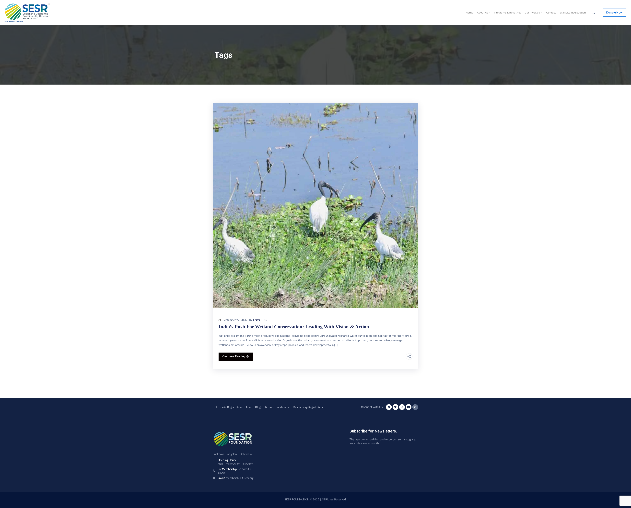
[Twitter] (395, 407)
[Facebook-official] (389, 407)
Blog (258, 407)
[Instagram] (402, 407)
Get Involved (532, 12)
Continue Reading (233, 356)
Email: (235, 478)
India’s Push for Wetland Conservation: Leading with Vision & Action (294, 326)
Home (469, 12)
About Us (482, 12)
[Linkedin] (415, 407)
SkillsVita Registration (573, 12)
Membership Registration (308, 407)
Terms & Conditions (277, 407)
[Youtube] (408, 407)
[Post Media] (315, 205)
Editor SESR (260, 320)
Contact (551, 12)
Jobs (248, 407)
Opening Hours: (227, 460)
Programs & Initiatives (507, 12)
